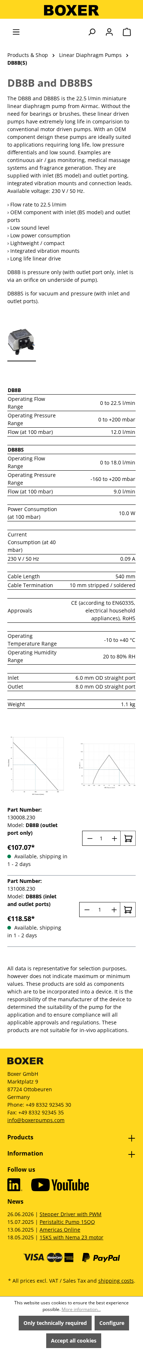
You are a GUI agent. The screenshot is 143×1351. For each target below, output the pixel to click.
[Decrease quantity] (89, 838)
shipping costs (116, 1280)
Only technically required (55, 1322)
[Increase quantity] (114, 838)
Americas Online (60, 1229)
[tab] (21, 340)
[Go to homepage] (71, 10)
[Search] (91, 32)
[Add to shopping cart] (128, 838)
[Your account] (109, 32)
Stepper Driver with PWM (71, 1214)
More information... (81, 1309)
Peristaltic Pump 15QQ (67, 1221)
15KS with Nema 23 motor (71, 1237)
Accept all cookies (73, 1340)
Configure (111, 1322)
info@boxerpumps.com (36, 1120)
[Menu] (16, 32)
